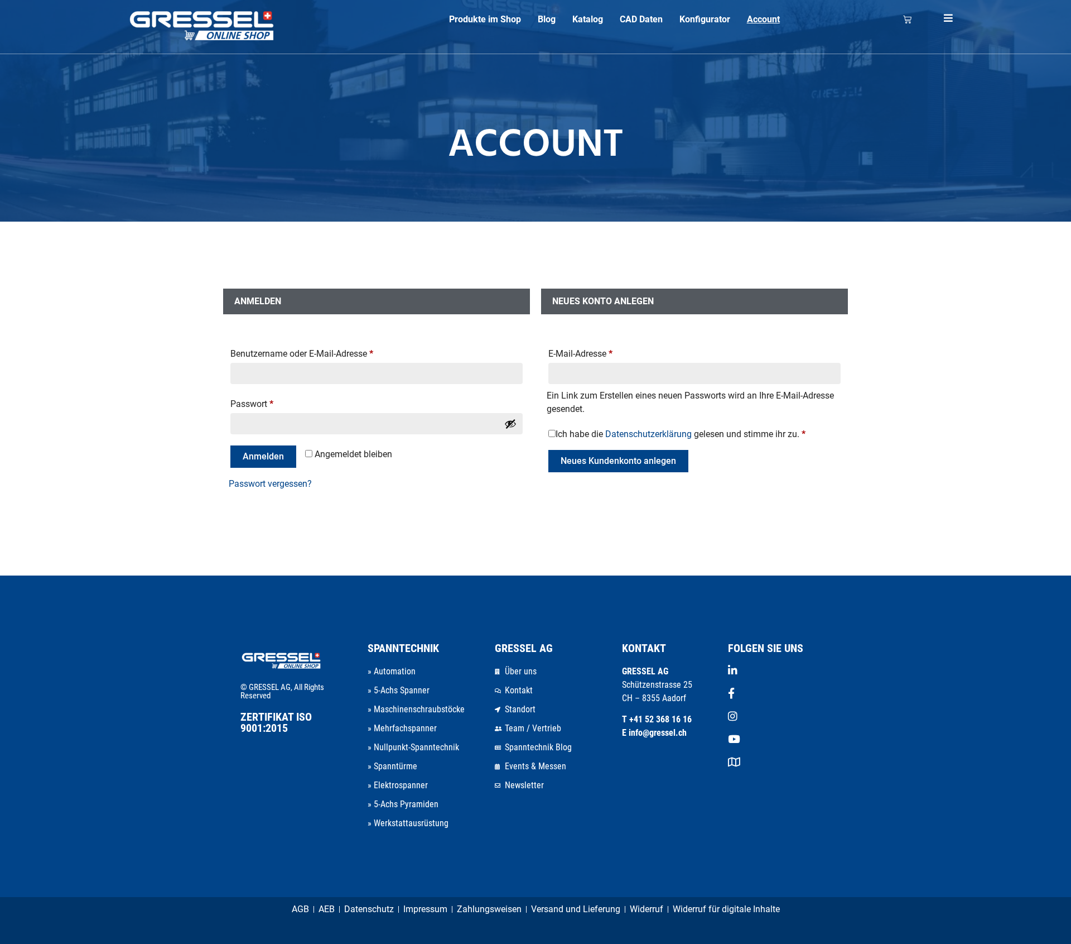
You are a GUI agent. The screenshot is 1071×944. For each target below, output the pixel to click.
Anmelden (263, 456)
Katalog (587, 19)
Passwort (251, 404)
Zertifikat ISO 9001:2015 (276, 722)
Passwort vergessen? (270, 483)
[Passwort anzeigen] (510, 424)
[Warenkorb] (907, 19)
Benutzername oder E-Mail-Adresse (301, 353)
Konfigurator (704, 19)
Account (763, 19)
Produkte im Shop (485, 19)
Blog (547, 19)
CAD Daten (641, 19)
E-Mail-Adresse (580, 353)
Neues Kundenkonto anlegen (618, 461)
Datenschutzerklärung (648, 434)
